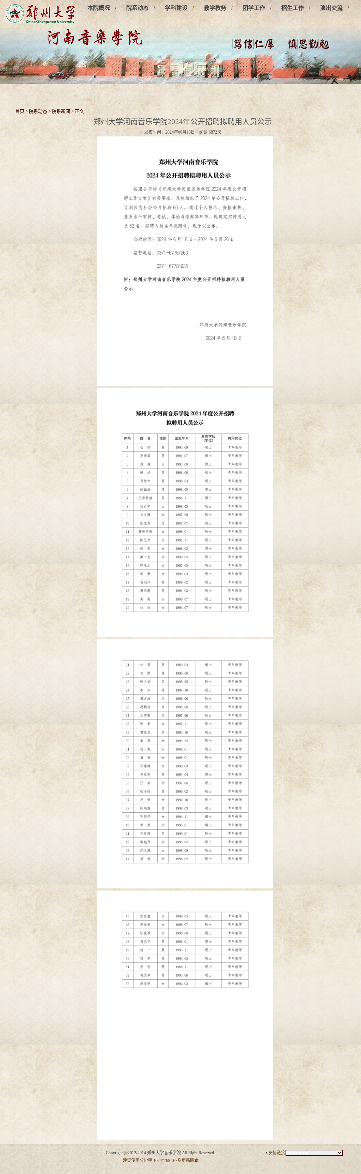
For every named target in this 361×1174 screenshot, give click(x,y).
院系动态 (137, 8)
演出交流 (331, 8)
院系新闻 (61, 111)
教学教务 (215, 8)
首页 (19, 111)
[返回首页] (40, 14)
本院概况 (98, 8)
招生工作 (292, 8)
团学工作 (254, 8)
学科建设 (176, 8)
